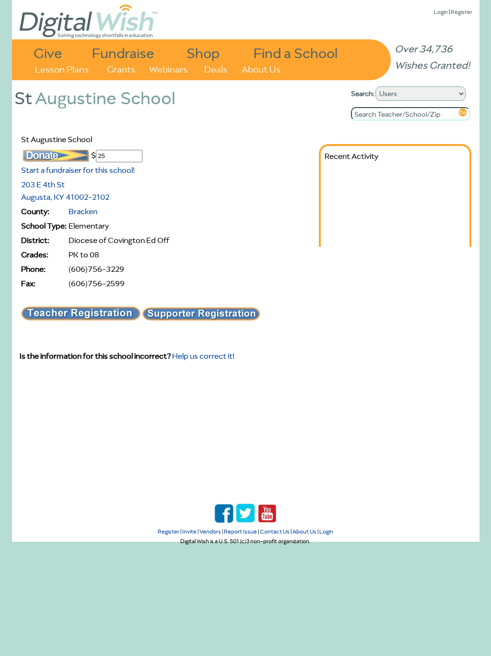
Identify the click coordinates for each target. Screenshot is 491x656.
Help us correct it (202, 356)
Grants (121, 68)
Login (441, 12)
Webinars (168, 68)
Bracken (83, 211)
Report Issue (240, 531)
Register (461, 12)
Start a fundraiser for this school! (78, 170)
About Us (261, 68)
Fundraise (123, 52)
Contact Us (275, 531)
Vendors (210, 531)
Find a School (296, 52)
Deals (215, 68)
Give (48, 52)
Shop (203, 52)
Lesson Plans (62, 68)
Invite (189, 531)
